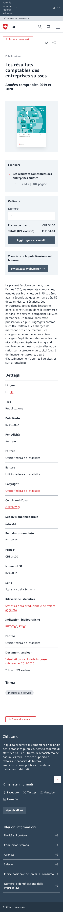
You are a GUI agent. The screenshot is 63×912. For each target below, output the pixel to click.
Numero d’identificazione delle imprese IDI (23, 886)
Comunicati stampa (16, 845)
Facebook (13, 792)
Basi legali (7, 907)
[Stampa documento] (46, 42)
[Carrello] (48, 26)
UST (13, 27)
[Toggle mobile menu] (58, 26)
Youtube (49, 792)
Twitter (31, 792)
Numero (13, 208)
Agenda (9, 855)
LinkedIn (12, 799)
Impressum (19, 907)
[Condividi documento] (54, 42)
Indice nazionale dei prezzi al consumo (29, 874)
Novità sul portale (15, 835)
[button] (57, 779)
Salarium (9, 864)
